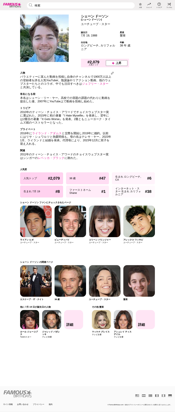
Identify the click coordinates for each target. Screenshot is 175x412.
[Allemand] (170, 395)
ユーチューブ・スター (95, 24)
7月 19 (85, 35)
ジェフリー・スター (95, 83)
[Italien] (163, 395)
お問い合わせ (22, 404)
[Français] (157, 395)
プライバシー (38, 404)
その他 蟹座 (98, 307)
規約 (50, 404)
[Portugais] (150, 395)
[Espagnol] (144, 395)
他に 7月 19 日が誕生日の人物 (35, 307)
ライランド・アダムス (47, 133)
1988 (94, 35)
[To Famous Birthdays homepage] (12, 5)
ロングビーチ (90, 45)
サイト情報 (8, 404)
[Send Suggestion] (112, 73)
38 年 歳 (125, 45)
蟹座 (123, 35)
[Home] (44, 393)
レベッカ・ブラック (51, 157)
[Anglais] (137, 395)
